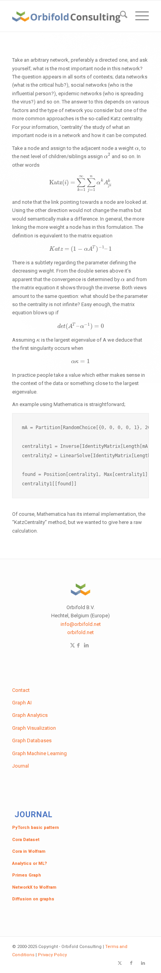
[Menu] (138, 16)
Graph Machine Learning (39, 753)
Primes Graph (26, 875)
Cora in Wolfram (28, 851)
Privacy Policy (52, 954)
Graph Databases (32, 740)
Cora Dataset (25, 839)
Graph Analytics (30, 715)
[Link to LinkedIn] (86, 645)
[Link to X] (119, 963)
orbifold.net (80, 632)
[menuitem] (119, 16)
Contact (21, 690)
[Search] (119, 16)
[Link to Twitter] (72, 645)
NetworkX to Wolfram (34, 887)
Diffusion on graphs (33, 899)
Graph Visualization (34, 728)
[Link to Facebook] (78, 645)
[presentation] (137, 148)
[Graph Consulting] (67, 16)
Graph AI (22, 703)
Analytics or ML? (29, 863)
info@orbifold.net (81, 624)
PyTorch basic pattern (35, 827)
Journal (20, 766)
